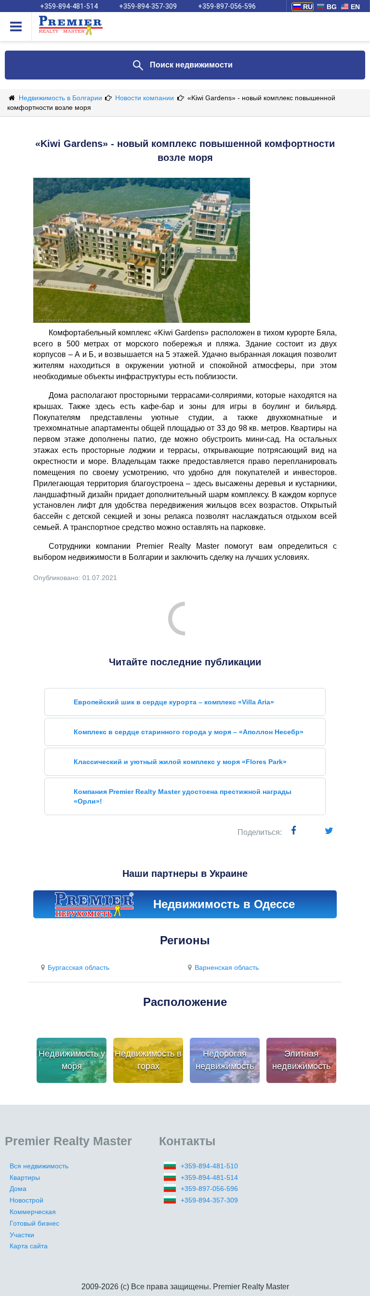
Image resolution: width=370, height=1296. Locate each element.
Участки (22, 1235)
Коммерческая (33, 1212)
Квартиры (25, 1177)
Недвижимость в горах (148, 1060)
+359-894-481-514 (69, 6)
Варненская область (227, 967)
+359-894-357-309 (148, 6)
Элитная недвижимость (301, 1060)
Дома (18, 1188)
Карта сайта (29, 1246)
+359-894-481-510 (209, 1166)
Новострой (26, 1200)
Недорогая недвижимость (225, 1060)
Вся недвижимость (39, 1166)
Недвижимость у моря (72, 1060)
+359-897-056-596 (227, 6)
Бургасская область (78, 967)
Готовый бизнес (34, 1223)
